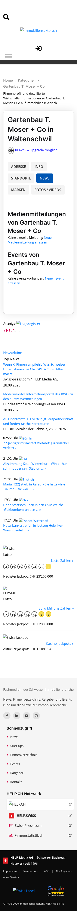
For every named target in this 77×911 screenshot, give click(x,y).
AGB (47, 871)
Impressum (10, 871)
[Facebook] (6, 715)
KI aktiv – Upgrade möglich (36, 150)
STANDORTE (21, 178)
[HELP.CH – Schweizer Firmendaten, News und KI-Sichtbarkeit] (40, 804)
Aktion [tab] (17, 352)
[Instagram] (36, 715)
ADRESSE (18, 166)
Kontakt (16, 782)
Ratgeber (16, 773)
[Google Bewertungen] (55, 890)
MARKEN (18, 189)
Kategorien (27, 80)
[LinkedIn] (16, 715)
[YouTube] (26, 715)
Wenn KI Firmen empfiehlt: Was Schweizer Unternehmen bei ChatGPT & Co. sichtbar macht (34, 369)
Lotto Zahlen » (62, 560)
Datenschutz (30, 871)
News (14, 737)
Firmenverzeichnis (23, 755)
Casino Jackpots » (60, 643)
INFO (39, 166)
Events (15, 764)
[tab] (7, 352)
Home (8, 80)
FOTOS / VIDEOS (47, 189)
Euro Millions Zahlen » (56, 608)
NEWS (45, 178)
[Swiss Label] (24, 890)
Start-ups (17, 746)
